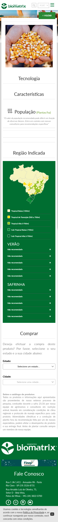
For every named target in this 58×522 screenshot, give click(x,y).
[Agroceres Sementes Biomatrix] (13, 7)
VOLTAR (48, 15)
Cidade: (7, 376)
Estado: (7, 360)
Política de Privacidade (33, 512)
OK (52, 514)
